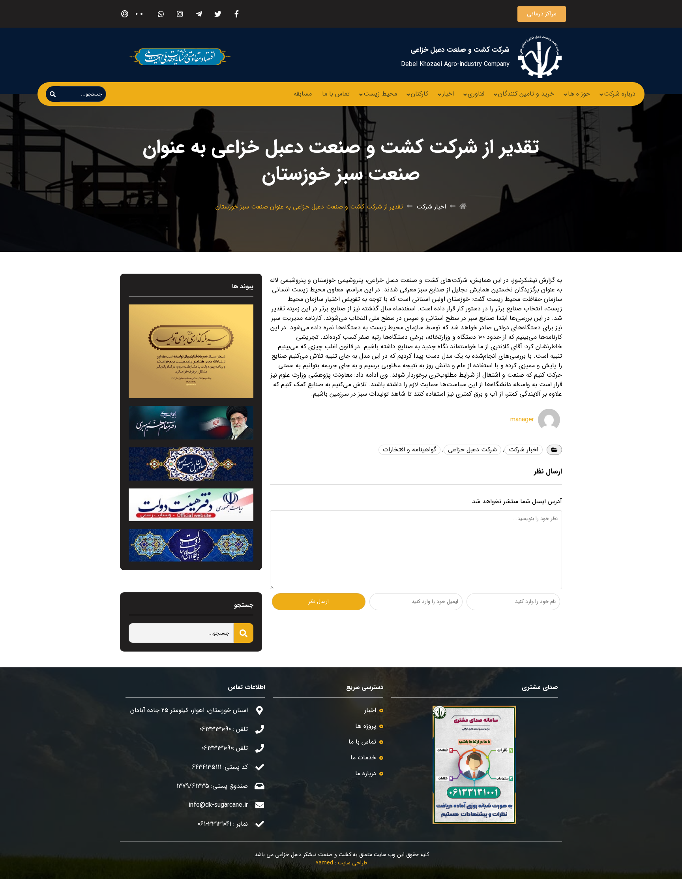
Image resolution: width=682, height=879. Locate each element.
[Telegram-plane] (198, 14)
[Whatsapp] (160, 14)
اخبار (448, 94)
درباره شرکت (619, 94)
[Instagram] (179, 14)
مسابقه (303, 94)
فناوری (476, 94)
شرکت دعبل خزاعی (472, 450)
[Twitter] (217, 14)
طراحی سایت (352, 862)
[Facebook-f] (236, 14)
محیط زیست (380, 94)
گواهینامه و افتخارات (409, 450)
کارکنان (419, 94)
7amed (324, 862)
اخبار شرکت (431, 207)
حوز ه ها (579, 94)
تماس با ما (336, 94)
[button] (541, 14)
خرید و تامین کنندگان (526, 94)
